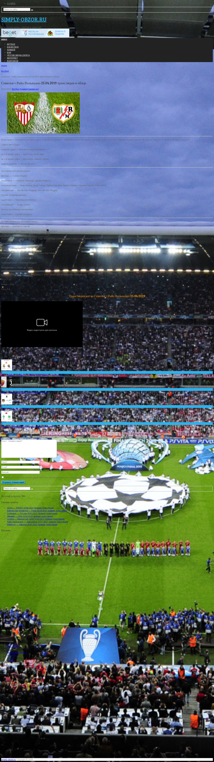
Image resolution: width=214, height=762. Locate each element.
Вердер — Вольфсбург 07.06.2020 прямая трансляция (28, 426)
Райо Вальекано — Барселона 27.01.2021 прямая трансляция (37, 521)
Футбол (11, 44)
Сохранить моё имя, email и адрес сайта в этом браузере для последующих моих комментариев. (53, 477)
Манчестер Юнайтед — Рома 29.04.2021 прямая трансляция (37, 510)
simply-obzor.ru (24, 19)
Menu (4, 39)
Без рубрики (13, 647)
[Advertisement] (25, 586)
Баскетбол (13, 46)
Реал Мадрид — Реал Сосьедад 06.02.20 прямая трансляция (31, 375)
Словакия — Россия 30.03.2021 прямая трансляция (32, 513)
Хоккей (11, 49)
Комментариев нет (29, 89)
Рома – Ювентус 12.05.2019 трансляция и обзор (25, 392)
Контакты (12, 60)
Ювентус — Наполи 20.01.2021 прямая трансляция (32, 524)
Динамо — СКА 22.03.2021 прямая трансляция (30, 516)
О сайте (11, 3)
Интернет (12, 58)
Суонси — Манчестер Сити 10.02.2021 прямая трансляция (35, 519)
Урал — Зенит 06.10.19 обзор (15, 409)
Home (4, 65)
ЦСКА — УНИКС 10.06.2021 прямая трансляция (30, 507)
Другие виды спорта (18, 55)
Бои (9, 52)
